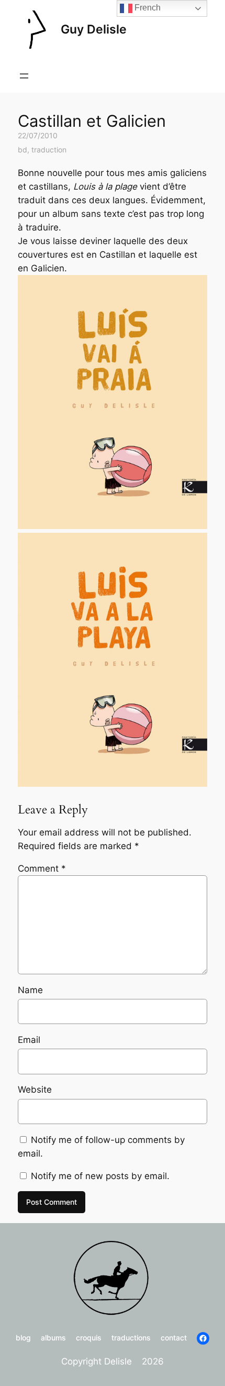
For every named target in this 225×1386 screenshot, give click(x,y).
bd (22, 149)
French (146, 7)
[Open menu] (24, 76)
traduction (48, 149)
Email (29, 1040)
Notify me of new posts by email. (100, 1176)
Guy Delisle (94, 29)
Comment (42, 868)
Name (30, 990)
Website (35, 1089)
